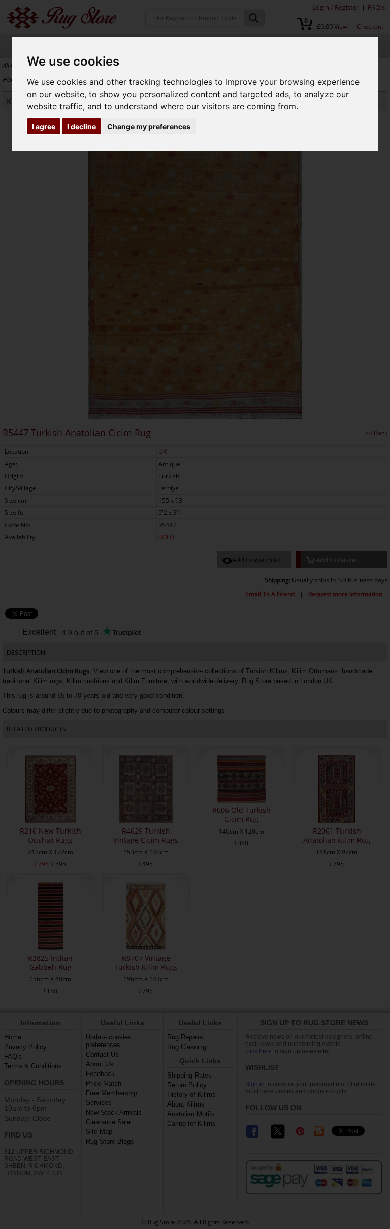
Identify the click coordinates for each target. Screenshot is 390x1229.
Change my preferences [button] (148, 126)
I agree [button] (43, 126)
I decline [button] (81, 126)
